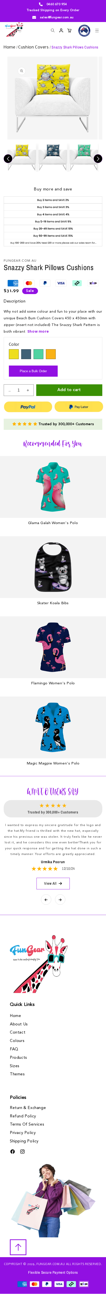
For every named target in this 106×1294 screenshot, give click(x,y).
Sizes (14, 1066)
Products (18, 1058)
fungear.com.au (50, 1264)
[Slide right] (98, 158)
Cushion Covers (34, 47)
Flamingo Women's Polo (53, 683)
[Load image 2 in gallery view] (52, 157)
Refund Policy (23, 1116)
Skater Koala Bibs (53, 603)
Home (10, 47)
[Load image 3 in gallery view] (84, 157)
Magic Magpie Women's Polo (53, 763)
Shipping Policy (24, 1141)
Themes (17, 1074)
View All (50, 883)
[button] (97, 30)
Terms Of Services (27, 1125)
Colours (17, 1041)
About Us (19, 1024)
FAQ (14, 1049)
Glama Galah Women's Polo (53, 523)
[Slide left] (8, 158)
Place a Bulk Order (33, 371)
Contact (17, 1033)
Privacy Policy (23, 1133)
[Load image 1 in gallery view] (21, 157)
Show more (38, 331)
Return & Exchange (28, 1108)
